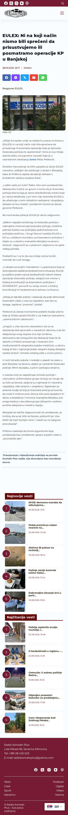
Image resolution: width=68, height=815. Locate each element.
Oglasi (60, 786)
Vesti (7, 781)
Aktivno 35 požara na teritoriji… (41, 549)
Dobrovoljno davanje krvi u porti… (45, 594)
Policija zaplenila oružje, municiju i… (43, 628)
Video (60, 790)
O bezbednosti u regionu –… (46, 651)
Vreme (59, 794)
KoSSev (28, 67)
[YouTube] (22, 3)
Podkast (58, 781)
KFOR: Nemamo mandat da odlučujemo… (45, 504)
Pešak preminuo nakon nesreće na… (43, 526)
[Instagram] (16, 3)
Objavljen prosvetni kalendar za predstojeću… (44, 696)
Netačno (10, 794)
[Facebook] (6, 3)
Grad (7, 786)
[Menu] (62, 13)
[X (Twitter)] (11, 3)
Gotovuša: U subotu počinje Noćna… (45, 674)
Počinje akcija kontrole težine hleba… (42, 571)
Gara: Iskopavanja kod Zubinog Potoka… (42, 719)
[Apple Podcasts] (27, 3)
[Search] (62, 3)
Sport (7, 790)
